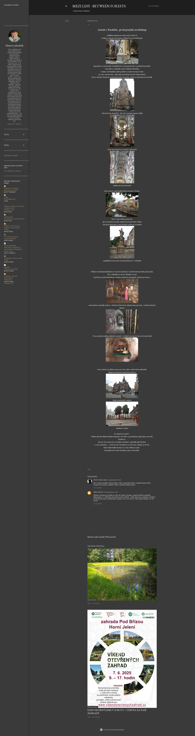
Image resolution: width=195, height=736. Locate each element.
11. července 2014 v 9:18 (114, 480)
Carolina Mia (8, 217)
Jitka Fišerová (98, 492)
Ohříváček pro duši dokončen (14, 219)
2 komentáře (96, 717)
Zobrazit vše (9, 283)
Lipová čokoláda (9, 238)
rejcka (6, 197)
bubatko (7, 267)
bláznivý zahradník (14, 45)
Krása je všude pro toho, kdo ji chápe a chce (14, 207)
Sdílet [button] (67, 21)
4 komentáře (96, 603)
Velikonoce (8, 280)
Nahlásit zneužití (11, 156)
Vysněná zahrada (10, 246)
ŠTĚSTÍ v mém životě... (12, 226)
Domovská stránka (81, 11)
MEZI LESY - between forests (99, 6)
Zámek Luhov (9, 210)
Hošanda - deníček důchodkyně (10, 277)
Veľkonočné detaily (11, 269)
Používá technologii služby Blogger (113, 729)
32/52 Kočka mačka (11, 190)
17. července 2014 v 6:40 (111, 492)
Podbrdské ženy (10, 199)
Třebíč (6, 260)
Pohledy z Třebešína (11, 188)
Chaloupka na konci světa (13, 258)
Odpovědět (98, 488)
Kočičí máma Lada (100, 480)
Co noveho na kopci (11, 237)
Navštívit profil (14, 124)
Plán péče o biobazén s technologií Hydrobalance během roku (13, 249)
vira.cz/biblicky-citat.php (12, 171)
